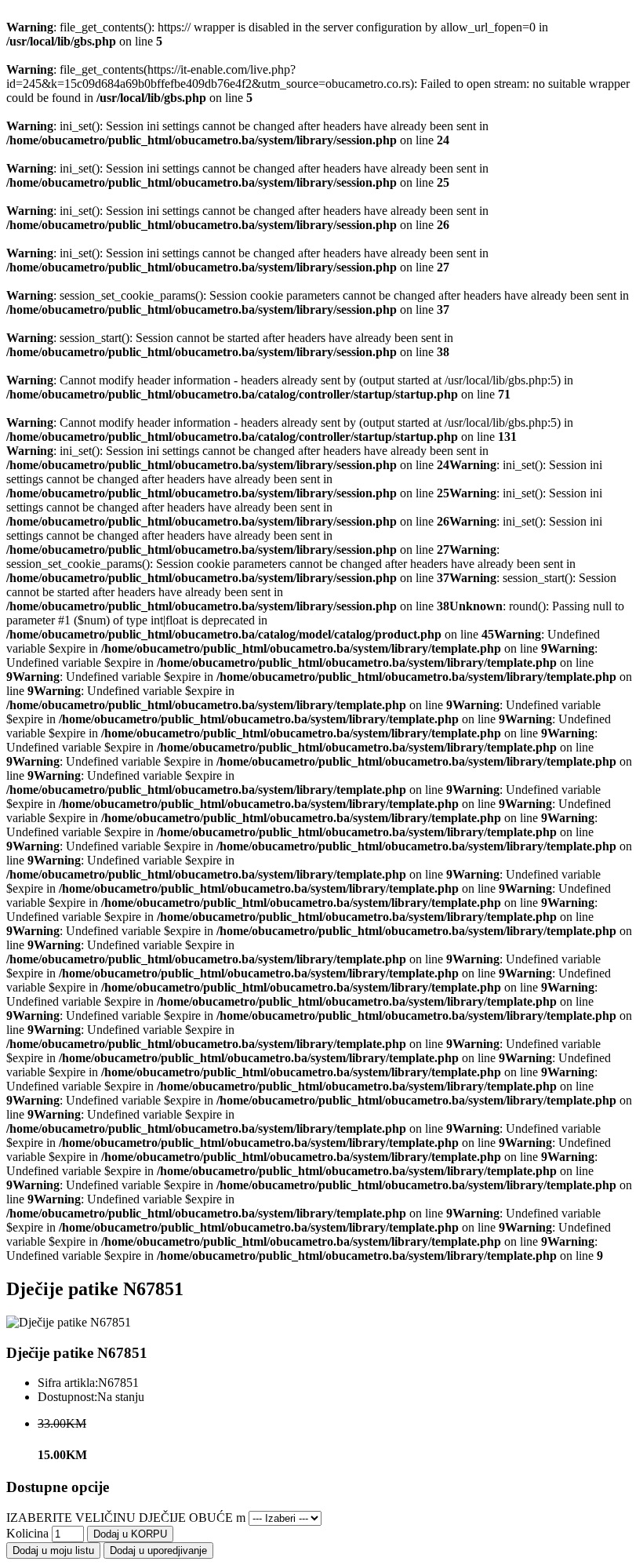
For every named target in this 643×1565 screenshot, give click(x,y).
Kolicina (27, 1533)
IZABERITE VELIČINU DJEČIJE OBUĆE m (125, 1517)
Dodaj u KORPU (130, 1534)
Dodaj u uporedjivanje (158, 1550)
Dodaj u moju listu (53, 1550)
